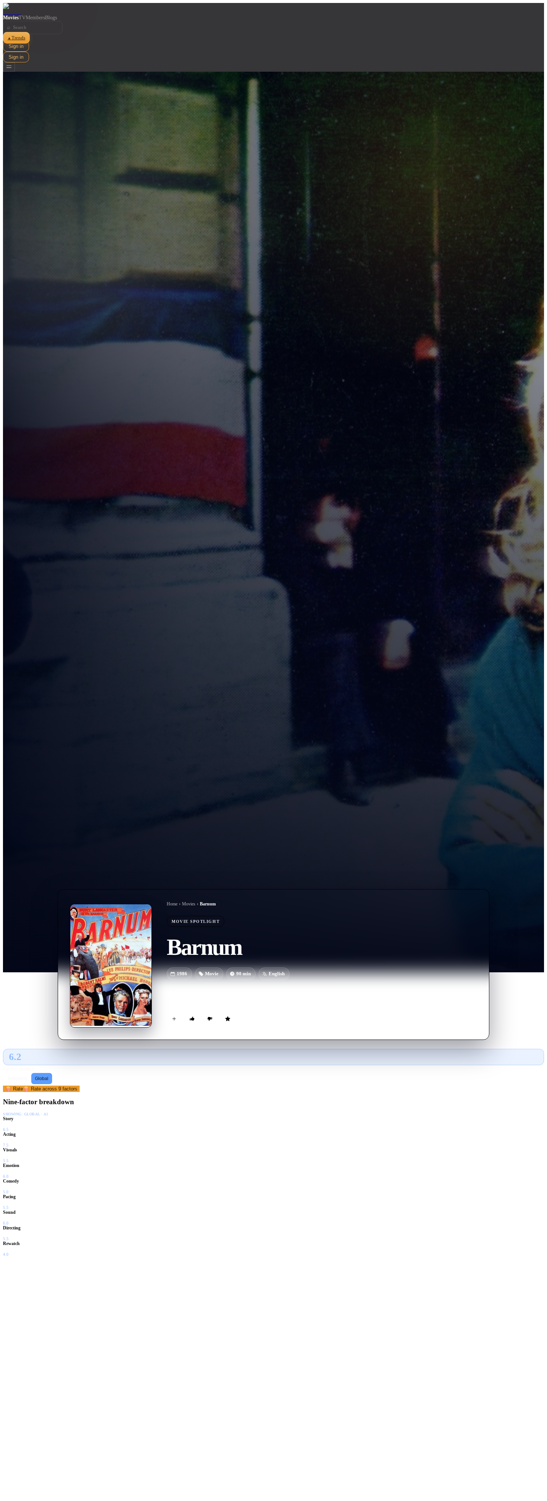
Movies (11, 17)
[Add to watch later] (174, 1018)
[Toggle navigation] (9, 67)
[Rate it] (227, 1018)
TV (22, 17)
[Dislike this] (209, 1018)
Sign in (16, 46)
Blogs (51, 17)
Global (41, 1078)
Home (172, 904)
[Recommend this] (192, 1018)
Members (35, 17)
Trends (16, 37)
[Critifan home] (273, 9)
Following (18, 1078)
